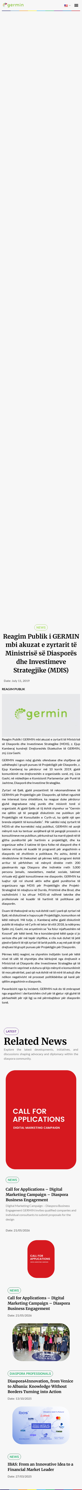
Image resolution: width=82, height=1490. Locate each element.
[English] (66, 5)
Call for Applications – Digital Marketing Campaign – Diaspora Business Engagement (37, 1194)
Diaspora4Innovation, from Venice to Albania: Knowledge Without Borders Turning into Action (40, 1386)
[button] (76, 5)
